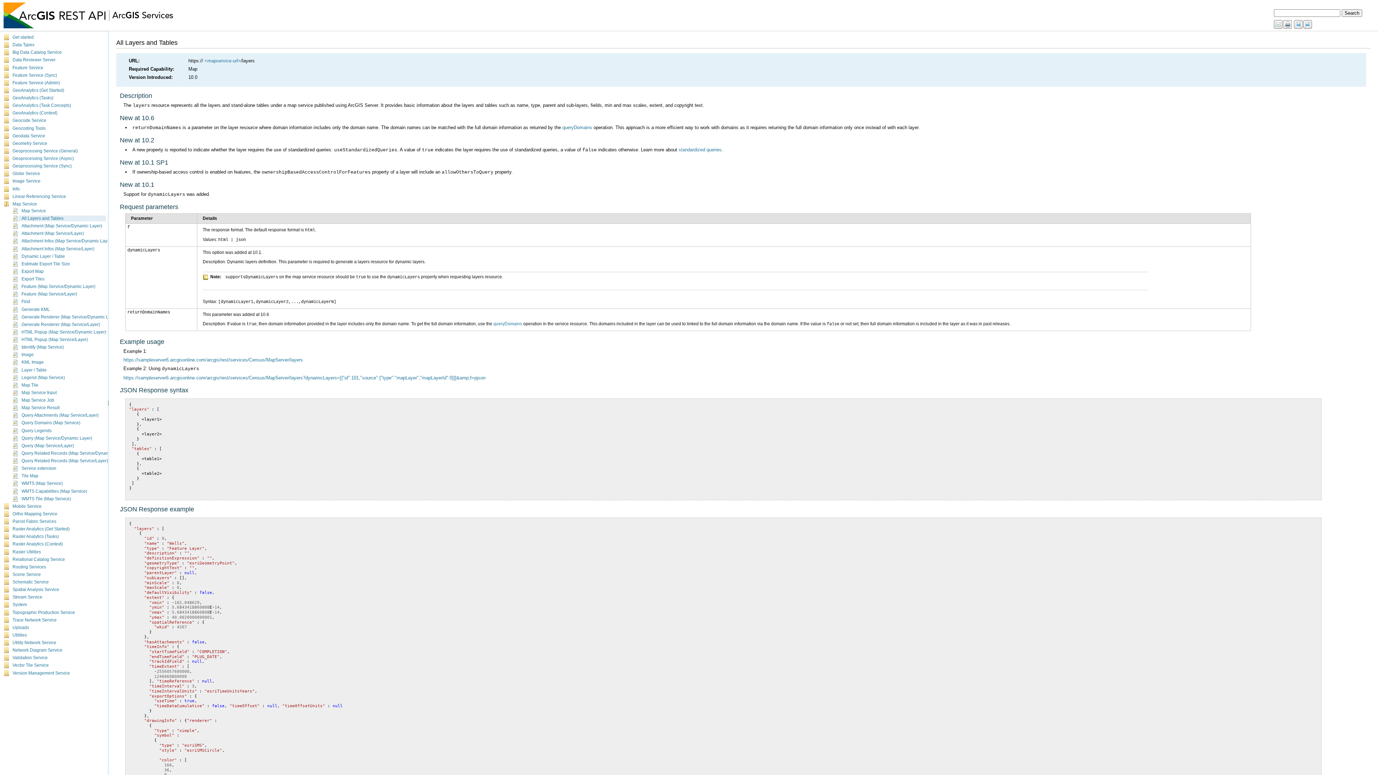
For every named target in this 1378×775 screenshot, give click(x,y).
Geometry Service (30, 143)
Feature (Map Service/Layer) (49, 294)
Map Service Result (41, 408)
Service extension (39, 468)
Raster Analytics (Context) (38, 544)
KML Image (33, 362)
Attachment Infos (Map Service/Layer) (58, 249)
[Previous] (1298, 24)
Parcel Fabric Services (34, 521)
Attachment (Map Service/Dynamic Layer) (62, 226)
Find (26, 301)
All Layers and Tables (43, 218)
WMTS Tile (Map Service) (46, 499)
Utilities (20, 635)
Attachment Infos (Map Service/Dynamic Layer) (67, 241)
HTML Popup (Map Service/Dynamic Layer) (64, 332)
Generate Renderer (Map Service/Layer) (61, 324)
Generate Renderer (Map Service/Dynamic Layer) (70, 317)
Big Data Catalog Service (37, 52)
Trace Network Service (35, 620)
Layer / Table (34, 370)
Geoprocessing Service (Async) (43, 158)
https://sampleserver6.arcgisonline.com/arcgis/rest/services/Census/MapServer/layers (213, 360)
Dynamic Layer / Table (43, 256)
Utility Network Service (34, 643)
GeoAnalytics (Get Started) (38, 90)
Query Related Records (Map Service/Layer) (65, 461)
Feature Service (28, 68)
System (20, 604)
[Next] (1308, 24)
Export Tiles (33, 279)
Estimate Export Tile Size (46, 264)
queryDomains (577, 127)
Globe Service (26, 173)
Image (28, 355)
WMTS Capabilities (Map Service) (54, 491)
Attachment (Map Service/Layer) (53, 233)
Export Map (33, 271)
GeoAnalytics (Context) (35, 113)
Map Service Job (38, 400)
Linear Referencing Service (39, 196)
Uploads (21, 627)
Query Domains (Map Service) (51, 423)
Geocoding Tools (29, 128)
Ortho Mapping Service (35, 514)
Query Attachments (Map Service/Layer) (60, 415)
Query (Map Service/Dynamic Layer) (57, 438)
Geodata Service (29, 136)
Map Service (25, 204)
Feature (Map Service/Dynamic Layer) (58, 286)
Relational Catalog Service (39, 559)
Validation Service (30, 658)
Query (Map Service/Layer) (48, 446)
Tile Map (30, 476)
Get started (23, 37)
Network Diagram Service (37, 650)
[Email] (1278, 24)
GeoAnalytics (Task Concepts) (42, 105)
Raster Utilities (27, 552)
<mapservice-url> (223, 60)
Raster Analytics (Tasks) (36, 536)
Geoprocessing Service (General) (45, 151)
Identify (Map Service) (43, 347)
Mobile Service (27, 506)
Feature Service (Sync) (35, 75)
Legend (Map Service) (43, 377)
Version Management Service (41, 673)
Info (16, 189)
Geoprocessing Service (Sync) (42, 166)
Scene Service (27, 574)
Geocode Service (29, 120)
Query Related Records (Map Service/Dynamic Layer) (74, 453)
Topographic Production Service (44, 612)
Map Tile (30, 385)
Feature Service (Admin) (36, 83)
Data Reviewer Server (34, 60)
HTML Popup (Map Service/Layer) (55, 339)
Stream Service (27, 597)
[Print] (1288, 24)
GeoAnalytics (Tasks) (33, 98)
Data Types (23, 45)
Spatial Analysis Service (36, 589)
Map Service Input (39, 393)
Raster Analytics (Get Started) (41, 529)
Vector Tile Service (31, 665)
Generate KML (36, 309)
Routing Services (29, 567)
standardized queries (700, 149)
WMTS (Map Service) (42, 483)
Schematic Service (31, 582)
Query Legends (37, 431)
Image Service (27, 181)
